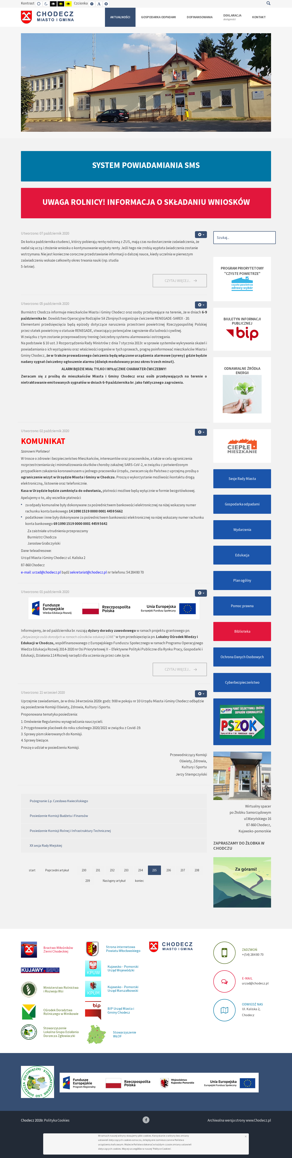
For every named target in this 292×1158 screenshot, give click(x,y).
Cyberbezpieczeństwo (242, 682)
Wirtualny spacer (258, 806)
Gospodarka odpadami (242, 504)
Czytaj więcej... (177, 280)
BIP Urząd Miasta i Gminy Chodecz (121, 1010)
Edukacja (242, 555)
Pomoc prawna (242, 606)
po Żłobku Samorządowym (250, 812)
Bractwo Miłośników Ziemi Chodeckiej (58, 949)
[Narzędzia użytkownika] (201, 234)
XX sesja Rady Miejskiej (46, 845)
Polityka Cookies (56, 1120)
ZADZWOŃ (249, 949)
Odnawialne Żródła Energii (242, 370)
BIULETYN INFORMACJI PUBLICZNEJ (242, 321)
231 (98, 870)
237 (182, 870)
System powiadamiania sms (146, 165)
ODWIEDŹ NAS (252, 1004)
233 (126, 870)
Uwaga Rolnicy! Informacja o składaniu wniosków (146, 202)
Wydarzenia (242, 529)
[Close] (245, 1136)
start (32, 870)
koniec (139, 881)
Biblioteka (242, 631)
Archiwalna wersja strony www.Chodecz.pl (239, 1120)
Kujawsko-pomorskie (255, 831)
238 (197, 870)
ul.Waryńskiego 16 (257, 818)
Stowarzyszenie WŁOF (124, 1034)
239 (87, 881)
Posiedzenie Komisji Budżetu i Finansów (59, 815)
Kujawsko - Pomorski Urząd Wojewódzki (123, 968)
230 (84, 870)
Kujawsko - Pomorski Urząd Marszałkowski (123, 989)
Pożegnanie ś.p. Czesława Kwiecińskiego (59, 801)
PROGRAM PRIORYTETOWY (242, 268)
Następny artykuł (114, 881)
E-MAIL (247, 978)
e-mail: (26, 572)
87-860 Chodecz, (258, 824)
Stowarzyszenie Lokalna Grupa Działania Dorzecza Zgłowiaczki (61, 1032)
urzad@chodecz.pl (46, 572)
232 (112, 870)
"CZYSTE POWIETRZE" (242, 273)
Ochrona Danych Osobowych (242, 657)
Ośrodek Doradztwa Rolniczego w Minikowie (60, 1012)
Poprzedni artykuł (57, 870)
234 (140, 870)
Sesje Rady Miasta (242, 478)
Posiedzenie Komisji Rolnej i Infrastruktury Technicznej (70, 830)
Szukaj (268, 3)
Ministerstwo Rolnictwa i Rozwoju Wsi (60, 989)
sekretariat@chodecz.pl (88, 572)
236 (168, 870)
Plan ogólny (242, 580)
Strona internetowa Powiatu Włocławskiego (123, 949)
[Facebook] (146, 1120)
